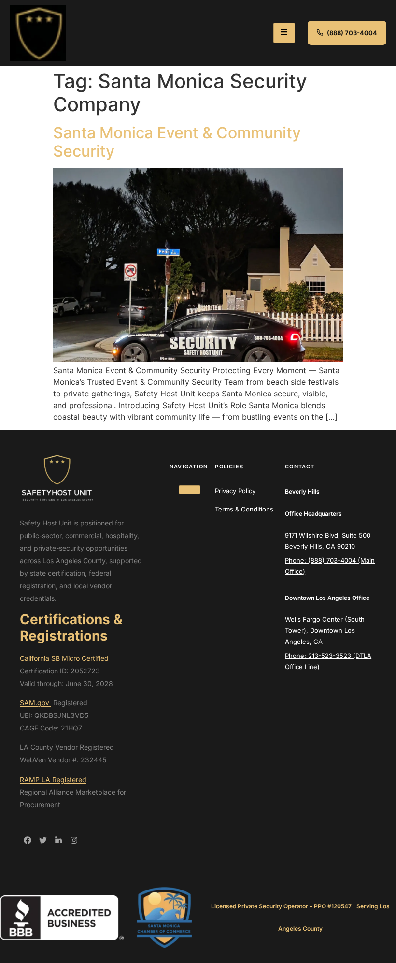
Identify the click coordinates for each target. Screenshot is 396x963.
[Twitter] (43, 840)
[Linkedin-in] (58, 840)
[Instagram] (74, 840)
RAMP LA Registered (53, 779)
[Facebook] (27, 840)
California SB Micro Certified (64, 658)
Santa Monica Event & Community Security (177, 141)
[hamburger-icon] (284, 33)
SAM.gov (35, 703)
